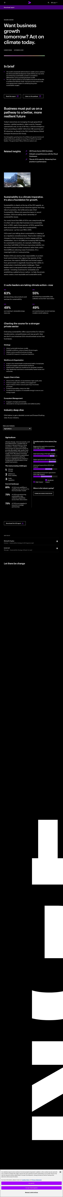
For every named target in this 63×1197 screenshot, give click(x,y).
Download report (9, 7)
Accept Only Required (31, 1187)
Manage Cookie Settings (31, 1192)
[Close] (60, 1172)
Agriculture (8, 428)
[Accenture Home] (30, 3)
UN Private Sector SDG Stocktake (41, 151)
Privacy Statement (37, 1179)
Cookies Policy (26, 1179)
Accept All (31, 1183)
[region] (31, 1183)
